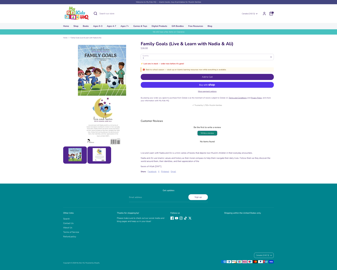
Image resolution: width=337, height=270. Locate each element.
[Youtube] (176, 218)
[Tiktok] (185, 218)
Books (86, 26)
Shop (75, 26)
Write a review (207, 133)
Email (173, 171)
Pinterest (165, 171)
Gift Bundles (178, 26)
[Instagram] (181, 218)
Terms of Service (71, 232)
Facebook (152, 171)
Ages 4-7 (111, 26)
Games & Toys (140, 26)
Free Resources (195, 26)
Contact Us (68, 223)
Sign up (198, 197)
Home (66, 26)
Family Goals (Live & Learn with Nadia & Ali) (86, 38)
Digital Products (159, 26)
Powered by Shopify (92, 263)
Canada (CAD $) (248, 13)
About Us (67, 227)
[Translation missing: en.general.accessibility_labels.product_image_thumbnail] (75, 155)
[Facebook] (172, 218)
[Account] (264, 13)
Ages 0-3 (97, 26)
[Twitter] (190, 218)
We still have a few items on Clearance (168, 32)
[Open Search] (95, 13)
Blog (210, 26)
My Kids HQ (80, 263)
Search (66, 218)
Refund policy (69, 236)
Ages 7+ (125, 26)
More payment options (207, 91)
